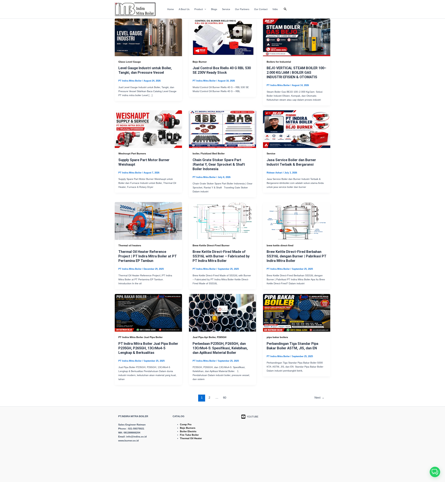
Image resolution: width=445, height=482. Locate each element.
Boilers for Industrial (279, 61)
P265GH (221, 337)
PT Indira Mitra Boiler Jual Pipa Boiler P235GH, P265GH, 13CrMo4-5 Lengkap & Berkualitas (148, 348)
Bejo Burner (200, 61)
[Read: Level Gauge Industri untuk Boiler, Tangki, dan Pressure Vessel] (148, 37)
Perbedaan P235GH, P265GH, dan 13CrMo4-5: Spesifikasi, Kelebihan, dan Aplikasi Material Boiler (220, 348)
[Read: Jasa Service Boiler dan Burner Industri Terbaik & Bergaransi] (296, 128)
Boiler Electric (188, 431)
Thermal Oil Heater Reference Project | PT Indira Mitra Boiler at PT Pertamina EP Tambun (147, 256)
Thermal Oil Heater (191, 438)
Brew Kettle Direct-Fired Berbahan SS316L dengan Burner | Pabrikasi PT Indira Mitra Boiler (296, 256)
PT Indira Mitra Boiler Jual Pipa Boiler (140, 337)
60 (224, 397)
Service (226, 9)
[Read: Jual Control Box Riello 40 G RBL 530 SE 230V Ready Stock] (222, 37)
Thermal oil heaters (129, 245)
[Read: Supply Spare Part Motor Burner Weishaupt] (148, 128)
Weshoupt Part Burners (132, 153)
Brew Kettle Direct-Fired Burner (211, 245)
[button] (204, 9)
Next (319, 397)
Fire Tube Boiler (189, 434)
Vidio (275, 9)
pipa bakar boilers (277, 337)
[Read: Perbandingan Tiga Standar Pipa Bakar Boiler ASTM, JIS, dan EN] (296, 312)
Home (170, 9)
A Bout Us (184, 9)
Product (198, 9)
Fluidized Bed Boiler (213, 153)
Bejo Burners (187, 427)
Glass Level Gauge (129, 61)
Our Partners (242, 9)
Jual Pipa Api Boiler (204, 337)
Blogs (214, 9)
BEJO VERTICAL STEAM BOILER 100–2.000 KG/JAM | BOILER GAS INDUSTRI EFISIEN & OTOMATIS (296, 72)
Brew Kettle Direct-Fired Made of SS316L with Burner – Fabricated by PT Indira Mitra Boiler (221, 256)
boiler (196, 153)
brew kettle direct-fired (280, 245)
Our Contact (261, 9)
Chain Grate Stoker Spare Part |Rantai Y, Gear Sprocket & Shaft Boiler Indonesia (219, 164)
